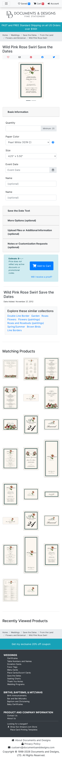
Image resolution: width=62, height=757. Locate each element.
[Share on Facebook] (42, 57)
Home (5, 35)
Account (54, 3)
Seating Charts (14, 678)
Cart (39, 3)
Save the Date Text (19, 210)
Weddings (15, 35)
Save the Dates (30, 35)
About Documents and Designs (33, 740)
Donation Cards (14, 664)
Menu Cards (12, 670)
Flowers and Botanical (16, 38)
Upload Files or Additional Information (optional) (30, 232)
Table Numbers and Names (19, 661)
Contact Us (12, 715)
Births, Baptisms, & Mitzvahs (23, 692)
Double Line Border (18, 315)
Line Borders (14, 330)
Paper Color (12, 136)
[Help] (53, 142)
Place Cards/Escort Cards (19, 673)
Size (8, 150)
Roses (45, 315)
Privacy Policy (32, 743)
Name (9, 178)
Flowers (11, 319)
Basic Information (18, 111)
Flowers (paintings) (29, 319)
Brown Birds (34, 326)
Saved (24, 3)
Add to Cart (43, 265)
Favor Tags (12, 667)
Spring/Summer (16, 326)
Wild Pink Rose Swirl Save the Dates (27, 49)
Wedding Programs (16, 684)
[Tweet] (54, 57)
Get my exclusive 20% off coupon (31, 644)
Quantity (10, 122)
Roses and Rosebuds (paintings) (25, 323)
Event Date (12, 164)
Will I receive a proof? (41, 276)
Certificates (12, 658)
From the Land (46, 35)
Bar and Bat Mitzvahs (17, 698)
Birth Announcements (17, 695)
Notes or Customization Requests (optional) (28, 245)
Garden (35, 315)
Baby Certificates (15, 704)
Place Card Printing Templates (23, 730)
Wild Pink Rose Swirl (38, 38)
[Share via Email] (19, 57)
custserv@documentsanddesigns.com (32, 747)
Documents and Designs (31, 15)
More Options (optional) (22, 220)
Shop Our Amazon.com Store (23, 727)
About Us (11, 718)
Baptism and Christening (18, 701)
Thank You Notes (15, 681)
